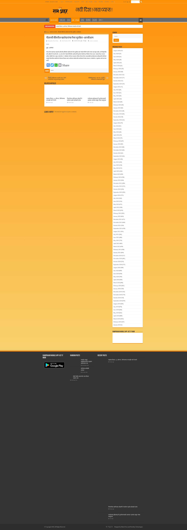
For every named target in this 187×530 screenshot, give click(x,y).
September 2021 (117, 228)
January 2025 (117, 108)
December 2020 (117, 255)
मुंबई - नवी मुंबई (83, 40)
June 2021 (116, 237)
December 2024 (117, 111)
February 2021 (117, 249)
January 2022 (117, 216)
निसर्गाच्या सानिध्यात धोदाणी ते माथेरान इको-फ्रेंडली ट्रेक (74, 99)
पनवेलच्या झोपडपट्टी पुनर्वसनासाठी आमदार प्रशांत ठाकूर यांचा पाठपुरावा (97, 99)
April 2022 (116, 207)
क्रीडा (95, 1)
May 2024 (116, 132)
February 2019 (117, 322)
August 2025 (116, 86)
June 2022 (116, 201)
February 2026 (117, 68)
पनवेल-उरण (76, 1)
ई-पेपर (112, 1)
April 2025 (116, 99)
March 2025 (116, 102)
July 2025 (116, 90)
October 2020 (117, 261)
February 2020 (117, 285)
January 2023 (117, 180)
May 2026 (116, 59)
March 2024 (116, 138)
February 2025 (117, 105)
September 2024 (117, 120)
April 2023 (116, 171)
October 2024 (117, 117)
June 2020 (116, 273)
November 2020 (117, 258)
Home (62, 1)
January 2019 (117, 325)
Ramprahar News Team (53, 40)
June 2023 (116, 165)
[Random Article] (141, 20)
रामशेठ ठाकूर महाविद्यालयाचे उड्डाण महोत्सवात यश (86, 361)
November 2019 (117, 294)
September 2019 (117, 300)
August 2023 (116, 159)
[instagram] (129, 2)
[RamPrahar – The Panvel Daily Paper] (60, 10)
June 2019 (116, 309)
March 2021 (116, 246)
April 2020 (116, 279)
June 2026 (116, 56)
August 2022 (116, 195)
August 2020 (116, 267)
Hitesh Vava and (125, 527)
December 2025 (117, 74)
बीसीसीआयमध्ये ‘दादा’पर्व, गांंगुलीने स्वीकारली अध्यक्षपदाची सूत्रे (96, 78)
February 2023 (117, 177)
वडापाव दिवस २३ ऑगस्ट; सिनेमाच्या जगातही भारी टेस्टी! (68, 26)
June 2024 (116, 129)
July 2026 (116, 53)
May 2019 (116, 313)
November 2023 (117, 150)
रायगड (82, 1)
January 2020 (117, 288)
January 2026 (117, 71)
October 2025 (117, 80)
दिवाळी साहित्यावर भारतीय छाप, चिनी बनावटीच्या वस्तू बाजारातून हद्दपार (57, 78)
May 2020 (116, 276)
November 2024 (117, 114)
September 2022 (117, 192)
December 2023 (117, 147)
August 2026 (116, 50)
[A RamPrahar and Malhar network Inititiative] (95, 9)
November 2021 (117, 222)
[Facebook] (125, 2)
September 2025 (117, 83)
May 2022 (116, 204)
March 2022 (116, 210)
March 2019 (116, 319)
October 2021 (117, 225)
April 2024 (116, 135)
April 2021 (116, 243)
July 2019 (116, 306)
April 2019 (116, 316)
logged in (63, 111)
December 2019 (117, 291)
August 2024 (116, 123)
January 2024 (117, 144)
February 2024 (117, 141)
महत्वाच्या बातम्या (68, 1)
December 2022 (117, 183)
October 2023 (117, 153)
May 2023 (116, 168)
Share (65, 65)
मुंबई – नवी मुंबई (89, 1)
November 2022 (117, 186)
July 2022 (116, 198)
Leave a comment (94, 40)
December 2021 (117, 219)
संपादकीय (107, 1)
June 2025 (116, 93)
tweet (47, 44)
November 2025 (117, 77)
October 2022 (117, 189)
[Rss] (124, 2)
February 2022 (117, 213)
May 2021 (116, 240)
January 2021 (117, 252)
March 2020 (116, 282)
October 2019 (117, 297)
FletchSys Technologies (136, 527)
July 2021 (116, 234)
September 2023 (117, 156)
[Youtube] (127, 2)
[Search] (141, 1)
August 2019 (116, 303)
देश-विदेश (101, 1)
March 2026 (116, 65)
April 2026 (116, 62)
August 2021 (116, 231)
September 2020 (117, 264)
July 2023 (116, 162)
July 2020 (116, 270)
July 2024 (116, 126)
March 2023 (116, 174)
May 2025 (116, 96)
